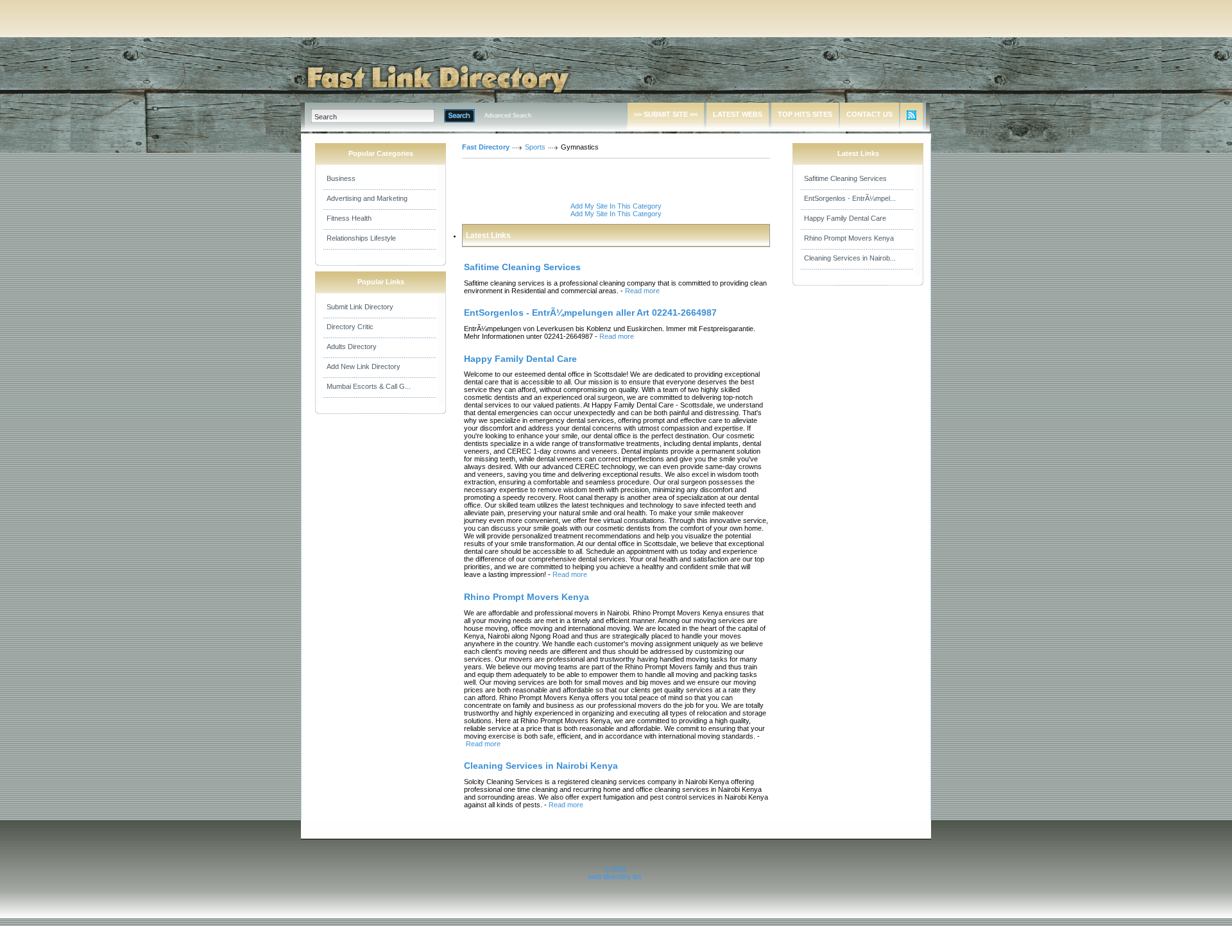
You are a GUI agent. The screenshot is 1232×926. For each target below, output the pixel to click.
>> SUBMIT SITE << (665, 114)
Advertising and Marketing (367, 198)
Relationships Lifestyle (361, 238)
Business (341, 178)
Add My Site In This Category (616, 206)
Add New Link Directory (363, 366)
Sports (535, 147)
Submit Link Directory (360, 307)
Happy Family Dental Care (845, 218)
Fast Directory (485, 147)
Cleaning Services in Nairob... (850, 258)
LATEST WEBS (737, 114)
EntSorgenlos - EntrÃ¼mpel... (850, 198)
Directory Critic (350, 326)
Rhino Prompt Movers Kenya (849, 238)
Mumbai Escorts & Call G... (369, 386)
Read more (642, 291)
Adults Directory (352, 346)
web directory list (614, 876)
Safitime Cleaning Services (845, 178)
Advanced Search (507, 115)
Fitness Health (349, 218)
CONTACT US (869, 114)
